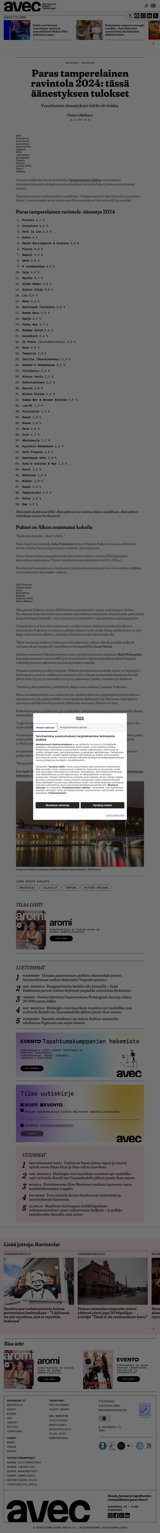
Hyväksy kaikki (102, 805)
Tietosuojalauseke (115, 815)
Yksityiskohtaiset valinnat (73, 727)
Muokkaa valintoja (57, 805)
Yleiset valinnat (45, 727)
